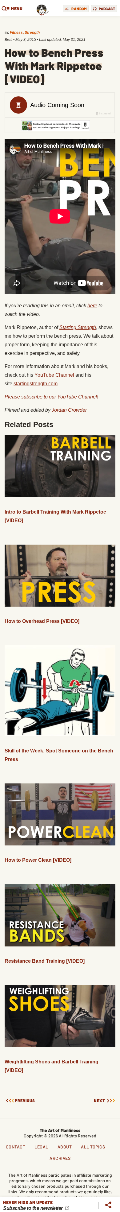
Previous (25, 1101)
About (65, 1146)
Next (99, 1101)
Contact (16, 1146)
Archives (60, 1158)
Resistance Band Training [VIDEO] (45, 961)
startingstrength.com (36, 383)
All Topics (93, 1146)
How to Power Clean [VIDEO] (38, 860)
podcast (107, 8)
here (92, 305)
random (79, 8)
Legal (41, 1146)
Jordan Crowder (69, 410)
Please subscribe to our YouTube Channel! (51, 396)
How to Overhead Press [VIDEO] (42, 621)
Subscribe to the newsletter (33, 1208)
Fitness (16, 32)
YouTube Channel (54, 375)
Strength (32, 32)
